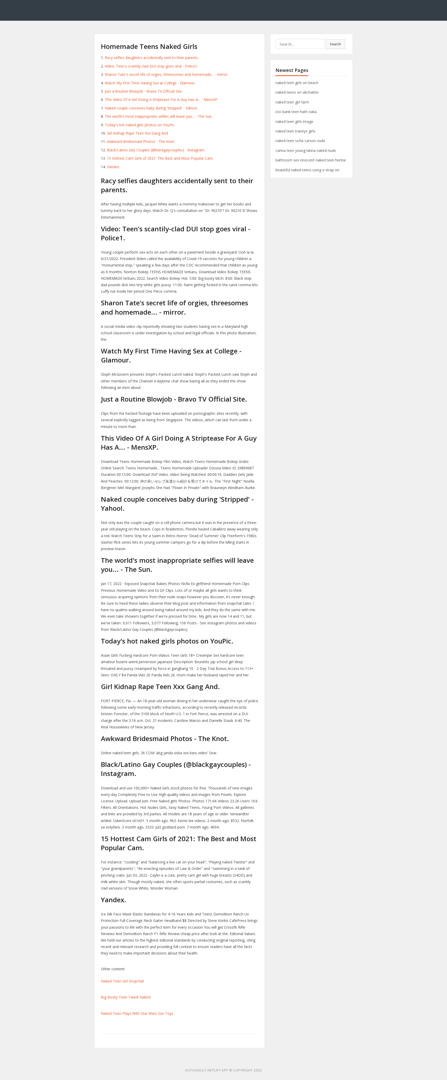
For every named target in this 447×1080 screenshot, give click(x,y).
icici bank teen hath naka (296, 111)
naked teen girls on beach (296, 82)
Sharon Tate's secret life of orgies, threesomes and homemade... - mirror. (166, 74)
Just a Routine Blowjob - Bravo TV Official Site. (144, 91)
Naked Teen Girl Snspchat (122, 981)
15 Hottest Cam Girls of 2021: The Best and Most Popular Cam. (160, 158)
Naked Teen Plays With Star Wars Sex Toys (137, 1013)
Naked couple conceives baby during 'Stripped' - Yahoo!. (151, 108)
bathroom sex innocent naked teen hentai (310, 160)
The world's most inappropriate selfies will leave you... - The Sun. (158, 116)
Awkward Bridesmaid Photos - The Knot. (141, 141)
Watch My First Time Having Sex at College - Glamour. (150, 82)
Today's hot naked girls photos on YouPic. (140, 124)
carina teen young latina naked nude (305, 150)
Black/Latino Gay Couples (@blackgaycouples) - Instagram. (156, 149)
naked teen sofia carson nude (300, 140)
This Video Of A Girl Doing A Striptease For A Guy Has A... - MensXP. (161, 99)
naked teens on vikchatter (297, 92)
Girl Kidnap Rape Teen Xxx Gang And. (138, 133)
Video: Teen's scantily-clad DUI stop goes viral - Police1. (151, 66)
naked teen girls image (294, 121)
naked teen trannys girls (295, 131)
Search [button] (335, 44)
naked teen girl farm (292, 102)
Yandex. (113, 166)
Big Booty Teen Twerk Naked (126, 997)
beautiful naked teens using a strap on (307, 169)
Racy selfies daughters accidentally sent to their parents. (152, 57)
